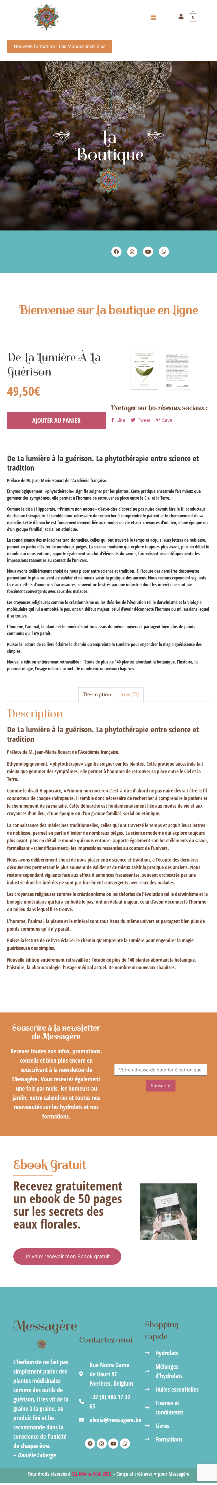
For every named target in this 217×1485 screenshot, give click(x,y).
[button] (153, 17)
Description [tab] (97, 694)
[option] (144, 370)
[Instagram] (132, 252)
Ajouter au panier (56, 420)
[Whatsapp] (164, 252)
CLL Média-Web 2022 (91, 1473)
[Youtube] (148, 252)
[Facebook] (116, 252)
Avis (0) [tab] (129, 694)
